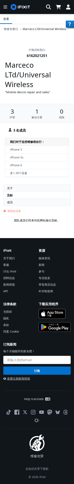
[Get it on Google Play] (55, 327)
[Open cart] (58, 7)
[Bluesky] (58, 412)
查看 (6, 19)
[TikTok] (8, 412)
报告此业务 (14, 211)
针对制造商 (46, 291)
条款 (6, 325)
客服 (6, 265)
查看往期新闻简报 (18, 378)
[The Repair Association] (37, 420)
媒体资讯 (44, 258)
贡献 (10, 195)
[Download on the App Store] (52, 314)
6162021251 (37, 55)
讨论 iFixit (9, 271)
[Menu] (5, 7)
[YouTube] (41, 412)
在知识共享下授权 (37, 469)
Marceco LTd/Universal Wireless (44, 29)
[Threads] (65, 412)
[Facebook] (16, 412)
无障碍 (7, 312)
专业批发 (44, 278)
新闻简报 (9, 284)
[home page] (20, 7)
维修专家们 (11, 29)
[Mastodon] (49, 412)
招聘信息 (9, 278)
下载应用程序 (48, 304)
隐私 (6, 318)
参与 (41, 271)
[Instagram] (33, 412)
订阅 (37, 371)
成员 (10, 202)
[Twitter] (25, 412)
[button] (48, 7)
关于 (10, 188)
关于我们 (9, 258)
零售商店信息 (47, 284)
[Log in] (68, 7)
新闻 (41, 265)
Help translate (34, 399)
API (5, 291)
